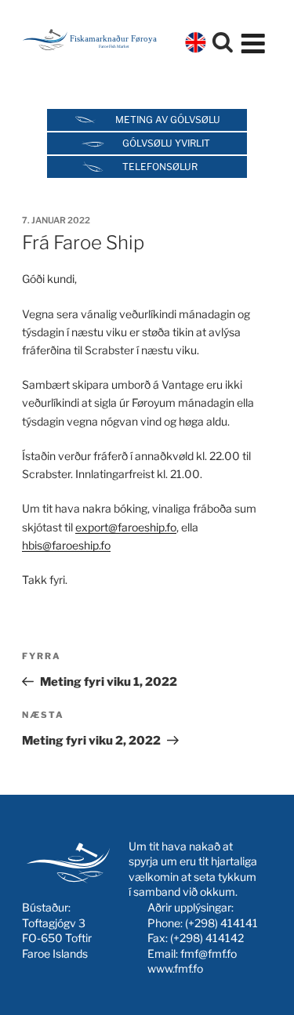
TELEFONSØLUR (160, 166)
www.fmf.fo (175, 968)
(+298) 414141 (221, 923)
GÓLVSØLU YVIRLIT (166, 143)
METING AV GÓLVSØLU (167, 119)
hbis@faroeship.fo (66, 545)
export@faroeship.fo (125, 527)
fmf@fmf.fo (208, 953)
